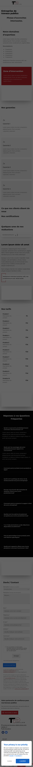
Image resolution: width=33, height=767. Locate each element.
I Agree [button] (22, 761)
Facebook (18, 755)
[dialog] (16, 753)
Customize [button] (9, 761)
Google (11, 755)
